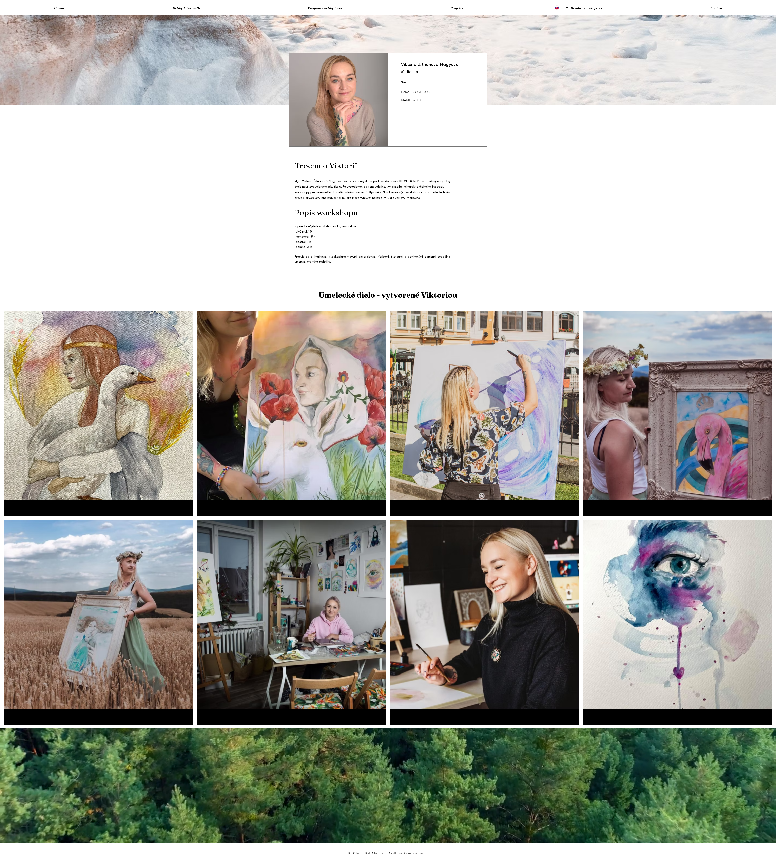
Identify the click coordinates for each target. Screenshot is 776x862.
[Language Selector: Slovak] (561, 8)
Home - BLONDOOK (415, 92)
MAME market (411, 100)
